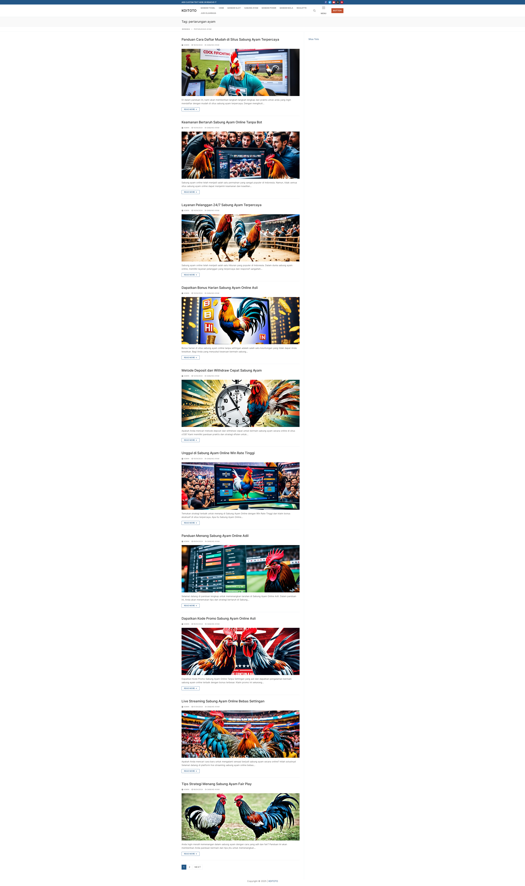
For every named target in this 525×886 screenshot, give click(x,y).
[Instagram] (337, 2)
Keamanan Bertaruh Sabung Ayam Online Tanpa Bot (222, 122)
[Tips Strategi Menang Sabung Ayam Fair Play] (241, 816)
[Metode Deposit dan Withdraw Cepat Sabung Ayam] (241, 403)
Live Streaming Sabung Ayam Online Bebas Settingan (223, 701)
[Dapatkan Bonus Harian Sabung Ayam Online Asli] (241, 320)
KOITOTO (189, 11)
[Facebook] (325, 2)
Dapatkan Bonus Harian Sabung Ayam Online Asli (220, 288)
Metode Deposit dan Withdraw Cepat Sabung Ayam (222, 370)
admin (186, 45)
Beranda (186, 29)
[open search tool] (314, 10)
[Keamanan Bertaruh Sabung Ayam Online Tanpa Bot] (241, 155)
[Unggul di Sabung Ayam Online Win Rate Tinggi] (241, 486)
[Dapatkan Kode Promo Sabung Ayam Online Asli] (241, 651)
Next (198, 867)
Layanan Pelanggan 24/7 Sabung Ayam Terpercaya (222, 205)
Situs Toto (313, 39)
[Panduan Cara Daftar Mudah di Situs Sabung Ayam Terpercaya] (241, 72)
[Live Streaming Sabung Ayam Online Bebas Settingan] (241, 734)
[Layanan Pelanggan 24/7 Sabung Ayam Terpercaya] (241, 237)
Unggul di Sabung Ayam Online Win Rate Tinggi (218, 453)
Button (337, 10)
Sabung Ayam (212, 45)
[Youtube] (333, 2)
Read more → (190, 109)
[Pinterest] (341, 2)
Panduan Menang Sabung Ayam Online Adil (215, 536)
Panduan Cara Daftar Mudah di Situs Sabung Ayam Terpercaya (230, 39)
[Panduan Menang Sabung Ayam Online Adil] (241, 568)
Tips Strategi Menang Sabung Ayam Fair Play (217, 784)
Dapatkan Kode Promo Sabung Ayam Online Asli (219, 618)
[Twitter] (329, 2)
